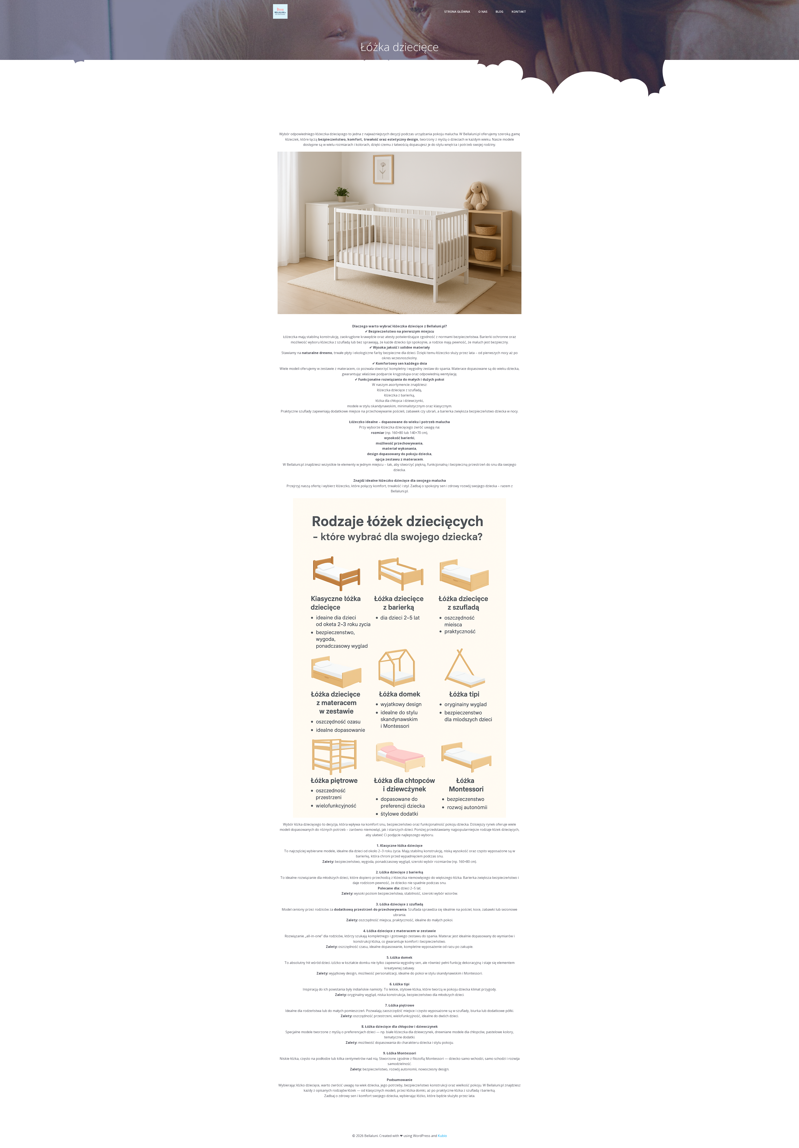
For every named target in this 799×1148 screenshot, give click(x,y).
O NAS (482, 12)
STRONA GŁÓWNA (457, 12)
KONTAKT (519, 12)
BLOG (499, 12)
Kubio (442, 1135)
